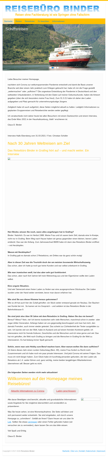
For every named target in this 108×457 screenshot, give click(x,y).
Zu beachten (43, 21)
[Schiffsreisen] (54, 26)
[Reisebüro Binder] (52, 11)
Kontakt (82, 451)
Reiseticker (30, 21)
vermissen (32, 422)
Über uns (74, 451)
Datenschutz (91, 451)
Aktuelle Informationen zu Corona (27, 391)
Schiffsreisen (16, 29)
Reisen (19, 21)
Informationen (58, 21)
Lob (9, 422)
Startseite (8, 21)
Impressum (101, 451)
